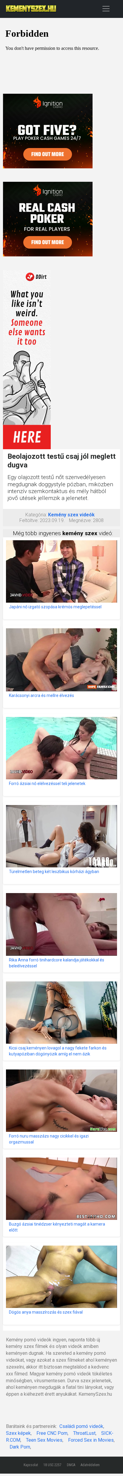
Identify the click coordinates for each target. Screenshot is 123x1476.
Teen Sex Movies (44, 1440)
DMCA (71, 1465)
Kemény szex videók (71, 515)
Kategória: (36, 515)
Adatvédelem (90, 1465)
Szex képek (18, 1433)
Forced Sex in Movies (91, 1440)
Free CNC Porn (51, 1433)
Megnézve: (80, 520)
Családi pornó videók (81, 1426)
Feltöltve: (29, 520)
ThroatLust (84, 1433)
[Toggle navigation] (106, 8)
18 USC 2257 (52, 1465)
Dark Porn (20, 1447)
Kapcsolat (31, 1465)
